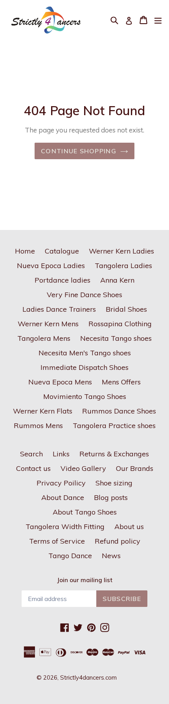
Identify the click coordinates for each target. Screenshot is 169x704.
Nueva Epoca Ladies (51, 265)
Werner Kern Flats (42, 410)
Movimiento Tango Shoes (84, 396)
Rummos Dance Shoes (119, 410)
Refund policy (117, 541)
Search (31, 453)
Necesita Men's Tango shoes (85, 352)
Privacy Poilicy (61, 482)
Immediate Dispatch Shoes (84, 367)
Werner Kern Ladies (121, 250)
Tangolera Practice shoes (114, 425)
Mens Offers (121, 381)
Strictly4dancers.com (88, 677)
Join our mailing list (84, 580)
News (111, 555)
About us (129, 526)
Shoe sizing (114, 482)
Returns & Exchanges (114, 453)
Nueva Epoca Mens (60, 381)
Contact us (33, 468)
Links (61, 453)
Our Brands (134, 468)
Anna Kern (117, 280)
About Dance (62, 497)
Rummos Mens (38, 425)
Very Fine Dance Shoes (84, 294)
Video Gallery (83, 468)
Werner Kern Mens (48, 323)
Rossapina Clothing (120, 323)
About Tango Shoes (85, 512)
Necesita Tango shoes (116, 338)
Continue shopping (78, 151)
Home (25, 250)
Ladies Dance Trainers (59, 309)
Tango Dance (70, 555)
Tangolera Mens (43, 338)
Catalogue (62, 250)
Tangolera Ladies (123, 265)
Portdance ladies (62, 280)
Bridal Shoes (126, 309)
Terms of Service (57, 541)
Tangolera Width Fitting (65, 526)
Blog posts (111, 497)
